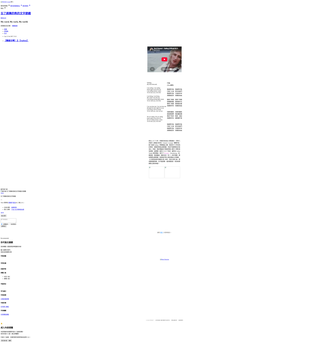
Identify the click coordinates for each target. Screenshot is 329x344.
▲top (2, 212)
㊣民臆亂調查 (5, 314)
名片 (5, 33)
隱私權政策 (174, 320)
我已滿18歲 (4, 340)
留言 (14, 202)
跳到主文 (3, 18)
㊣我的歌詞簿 (5, 299)
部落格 (6, 31)
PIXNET (152, 320)
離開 (10, 340)
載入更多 (3, 215)
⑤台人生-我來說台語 (17, 209)
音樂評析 (14, 207)
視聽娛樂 (14, 26)
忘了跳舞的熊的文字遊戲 (16, 13)
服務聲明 (181, 320)
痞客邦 (10, 202)
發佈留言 (3, 226)
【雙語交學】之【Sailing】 (16, 40)
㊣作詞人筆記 (5, 306)
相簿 (5, 29)
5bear (2, 193)
